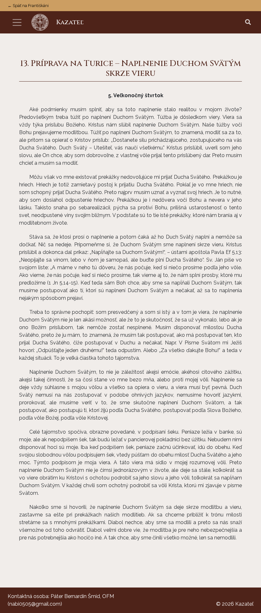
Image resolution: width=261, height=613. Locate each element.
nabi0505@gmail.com (34, 604)
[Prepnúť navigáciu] (17, 22)
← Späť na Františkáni (28, 5)
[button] (248, 22)
